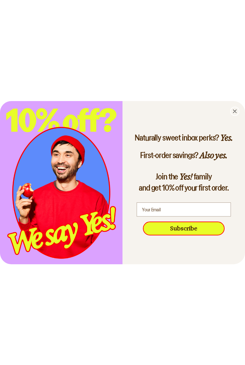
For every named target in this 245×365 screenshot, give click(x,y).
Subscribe (183, 228)
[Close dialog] (235, 111)
